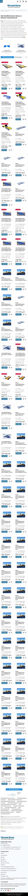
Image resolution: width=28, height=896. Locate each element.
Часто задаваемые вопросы (7, 866)
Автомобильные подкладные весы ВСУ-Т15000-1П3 (20, 220)
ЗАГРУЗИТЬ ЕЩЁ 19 (14, 789)
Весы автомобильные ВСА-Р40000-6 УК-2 (7, 329)
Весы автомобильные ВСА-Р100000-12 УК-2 (6, 597)
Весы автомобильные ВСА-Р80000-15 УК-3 (5, 673)
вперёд (19, 792)
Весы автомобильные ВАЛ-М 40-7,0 (19, 414)
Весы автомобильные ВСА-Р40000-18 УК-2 (5, 648)
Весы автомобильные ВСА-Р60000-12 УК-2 (19, 547)
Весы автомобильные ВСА (16, 810)
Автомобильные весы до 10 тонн (8, 798)
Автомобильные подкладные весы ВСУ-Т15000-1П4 (20, 249)
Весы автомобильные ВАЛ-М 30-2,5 (5, 165)
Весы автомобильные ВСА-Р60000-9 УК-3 (20, 471)
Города (2, 857)
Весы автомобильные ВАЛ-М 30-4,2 (19, 190)
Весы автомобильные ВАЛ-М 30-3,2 (19, 165)
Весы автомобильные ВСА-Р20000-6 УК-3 (6, 279)
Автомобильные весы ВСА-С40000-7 (6, 414)
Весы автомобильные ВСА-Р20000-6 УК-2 (6, 304)
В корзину (4, 118)
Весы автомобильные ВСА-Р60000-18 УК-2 (5, 749)
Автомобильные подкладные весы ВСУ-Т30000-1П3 (6, 249)
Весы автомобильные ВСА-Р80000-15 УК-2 (5, 723)
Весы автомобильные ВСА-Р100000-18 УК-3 (20, 774)
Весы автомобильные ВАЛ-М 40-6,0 (19, 329)
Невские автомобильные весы (7, 812)
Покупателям (4, 855)
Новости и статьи (5, 863)
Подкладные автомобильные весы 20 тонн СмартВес (19, 73)
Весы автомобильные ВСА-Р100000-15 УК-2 (19, 749)
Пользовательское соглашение (8, 870)
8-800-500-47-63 (6, 842)
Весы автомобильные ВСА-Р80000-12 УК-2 (19, 572)
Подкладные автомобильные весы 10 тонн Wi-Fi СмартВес (20, 104)
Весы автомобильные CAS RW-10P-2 (19, 384)
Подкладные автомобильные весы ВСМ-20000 (6, 103)
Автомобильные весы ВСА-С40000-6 (6, 355)
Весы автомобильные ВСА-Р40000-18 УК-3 (19, 648)
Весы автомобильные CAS (10, 807)
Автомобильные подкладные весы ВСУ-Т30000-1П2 (6, 220)
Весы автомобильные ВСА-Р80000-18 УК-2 (5, 774)
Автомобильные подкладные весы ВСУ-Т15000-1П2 (6, 190)
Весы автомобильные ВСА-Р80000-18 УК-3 (19, 723)
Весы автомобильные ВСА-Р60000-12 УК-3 (19, 522)
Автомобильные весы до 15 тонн (15, 799)
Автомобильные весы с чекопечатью (9, 804)
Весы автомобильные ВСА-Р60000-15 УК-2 (19, 673)
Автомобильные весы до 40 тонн (15, 802)
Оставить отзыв (4, 876)
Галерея (3, 864)
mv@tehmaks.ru (6, 845)
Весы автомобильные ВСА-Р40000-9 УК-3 (21, 443)
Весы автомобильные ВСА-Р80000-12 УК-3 (5, 547)
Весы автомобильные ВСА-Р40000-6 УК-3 (21, 279)
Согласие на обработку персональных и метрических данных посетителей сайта (14, 878)
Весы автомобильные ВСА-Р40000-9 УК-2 (7, 471)
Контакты (3, 859)
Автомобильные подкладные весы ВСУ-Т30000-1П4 (20, 355)
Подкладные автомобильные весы (7, 51)
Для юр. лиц (4, 861)
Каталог (2, 853)
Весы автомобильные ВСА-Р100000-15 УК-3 (19, 698)
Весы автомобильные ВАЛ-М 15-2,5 (19, 134)
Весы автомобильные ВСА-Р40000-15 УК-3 (19, 597)
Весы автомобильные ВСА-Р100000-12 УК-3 (6, 572)
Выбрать (4, 88)
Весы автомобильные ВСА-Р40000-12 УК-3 (19, 496)
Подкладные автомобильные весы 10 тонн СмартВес (5, 73)
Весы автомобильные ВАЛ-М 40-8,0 (19, 304)
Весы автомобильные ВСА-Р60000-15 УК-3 (19, 623)
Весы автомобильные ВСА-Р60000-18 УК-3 (5, 698)
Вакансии (3, 874)
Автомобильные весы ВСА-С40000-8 (6, 443)
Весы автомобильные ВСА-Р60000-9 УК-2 (6, 496)
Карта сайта (4, 872)
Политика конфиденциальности (8, 868)
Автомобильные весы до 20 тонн (8, 801)
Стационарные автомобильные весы (21, 51)
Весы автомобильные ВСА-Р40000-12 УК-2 (5, 522)
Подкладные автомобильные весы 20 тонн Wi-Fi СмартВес (6, 135)
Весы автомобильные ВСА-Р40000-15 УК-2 (5, 623)
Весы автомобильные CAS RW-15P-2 (5, 384)
